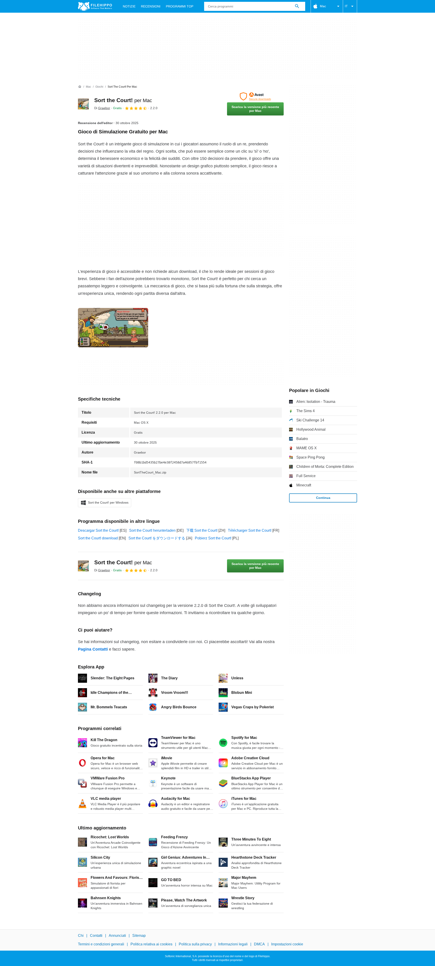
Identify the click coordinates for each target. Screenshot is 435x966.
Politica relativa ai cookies (151, 944)
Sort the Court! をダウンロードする (156, 538)
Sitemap (139, 935)
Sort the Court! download (98, 538)
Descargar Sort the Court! (98, 530)
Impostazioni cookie (287, 944)
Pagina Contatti (93, 649)
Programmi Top (179, 6)
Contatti (96, 935)
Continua (323, 498)
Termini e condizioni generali (101, 944)
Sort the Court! (123, 100)
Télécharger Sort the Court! (249, 530)
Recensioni (150, 6)
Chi (81, 935)
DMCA (259, 944)
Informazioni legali (233, 944)
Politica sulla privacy (195, 944)
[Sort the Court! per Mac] (83, 104)
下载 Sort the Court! (202, 530)
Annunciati (117, 935)
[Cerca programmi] (297, 6)
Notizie (129, 6)
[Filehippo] (95, 6)
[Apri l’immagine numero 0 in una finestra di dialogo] (113, 327)
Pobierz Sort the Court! (213, 538)
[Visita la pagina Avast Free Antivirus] (255, 96)
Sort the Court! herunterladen (152, 530)
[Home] (80, 87)
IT (346, 6)
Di (102, 108)
